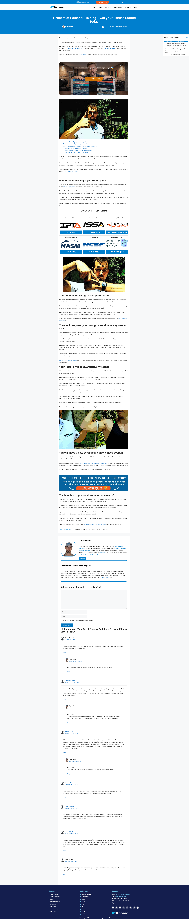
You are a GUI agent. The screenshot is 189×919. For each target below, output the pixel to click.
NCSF (83, 914)
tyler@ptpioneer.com (123, 894)
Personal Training (68, 529)
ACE (83, 904)
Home (60, 529)
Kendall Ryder (69, 832)
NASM (83, 899)
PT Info (93, 7)
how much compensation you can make (94, 524)
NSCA (83, 911)
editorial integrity (104, 577)
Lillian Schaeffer (70, 680)
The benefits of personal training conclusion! (76, 152)
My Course (128, 7)
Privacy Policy (54, 909)
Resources (53, 904)
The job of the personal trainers (68, 360)
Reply (64, 652)
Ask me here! (118, 26)
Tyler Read (70, 26)
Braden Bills (68, 783)
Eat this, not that (94, 555)
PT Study (108, 7)
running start (102, 553)
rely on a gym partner (69, 187)
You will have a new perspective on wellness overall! (78, 150)
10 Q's (125, 26)
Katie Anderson (69, 806)
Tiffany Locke (69, 732)
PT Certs (100, 7)
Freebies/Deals (118, 7)
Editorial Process (55, 901)
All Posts (82, 558)
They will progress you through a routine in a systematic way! (80, 146)
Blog (51, 899)
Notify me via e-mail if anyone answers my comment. (78, 620)
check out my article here (71, 171)
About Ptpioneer (54, 894)
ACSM (83, 909)
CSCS (83, 901)
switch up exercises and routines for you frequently (94, 463)
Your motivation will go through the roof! (75, 144)
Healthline (84, 555)
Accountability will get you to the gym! (74, 142)
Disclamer (53, 911)
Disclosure (53, 906)
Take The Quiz (93, 79)
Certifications (85, 896)
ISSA (83, 906)
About (135, 7)
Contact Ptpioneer (55, 896)
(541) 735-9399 (121, 896)
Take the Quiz (102, 2)
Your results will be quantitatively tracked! (75, 148)
